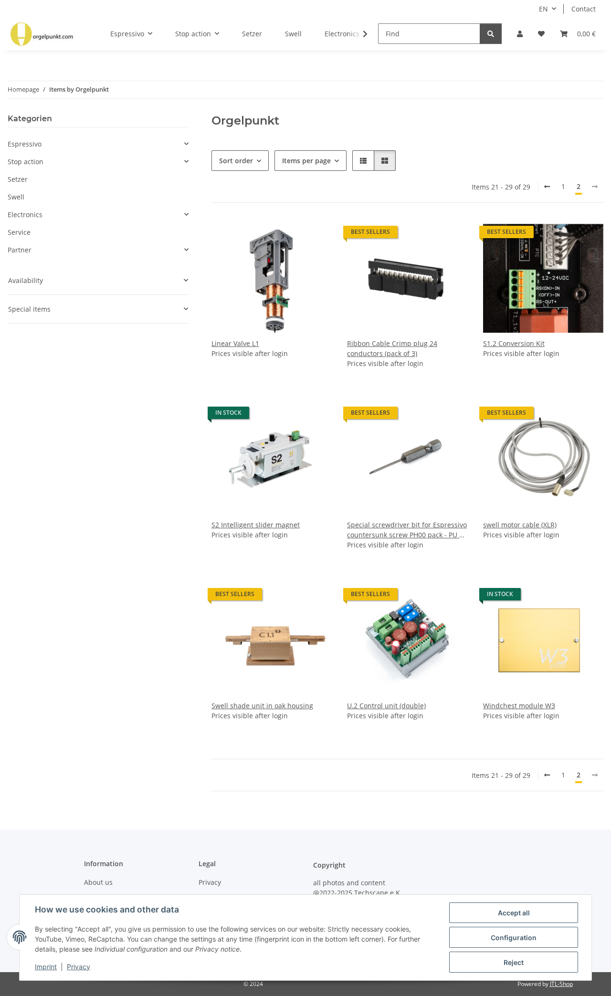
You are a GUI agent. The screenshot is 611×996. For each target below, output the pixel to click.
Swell (16, 196)
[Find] (491, 33)
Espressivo (25, 143)
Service (19, 232)
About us (98, 882)
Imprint (46, 967)
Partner (20, 249)
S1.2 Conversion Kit (514, 343)
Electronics (25, 214)
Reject (514, 962)
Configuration (514, 937)
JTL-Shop (561, 984)
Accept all (514, 913)
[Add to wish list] (315, 234)
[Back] (547, 186)
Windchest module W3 (519, 705)
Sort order (236, 160)
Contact (583, 8)
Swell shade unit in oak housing (262, 705)
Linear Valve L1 (235, 343)
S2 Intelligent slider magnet (255, 524)
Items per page (306, 160)
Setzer (18, 179)
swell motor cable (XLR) (520, 524)
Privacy (78, 967)
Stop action (25, 161)
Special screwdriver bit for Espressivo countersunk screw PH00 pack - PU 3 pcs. (407, 530)
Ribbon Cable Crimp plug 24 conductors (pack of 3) (392, 348)
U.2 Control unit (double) (386, 705)
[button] (519, 33)
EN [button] (543, 8)
